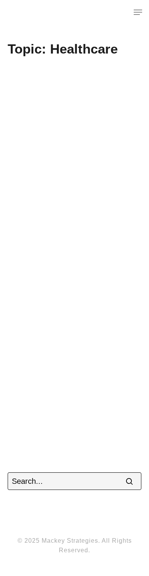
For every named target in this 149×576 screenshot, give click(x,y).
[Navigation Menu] (138, 12)
